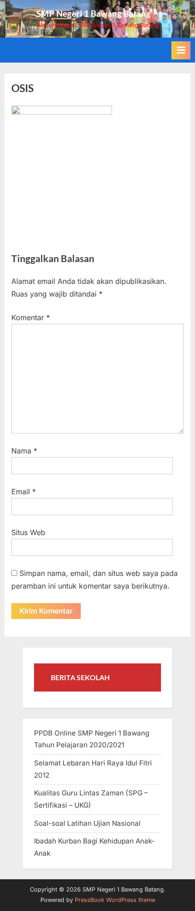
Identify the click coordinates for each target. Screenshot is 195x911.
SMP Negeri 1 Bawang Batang (93, 13)
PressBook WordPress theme (115, 899)
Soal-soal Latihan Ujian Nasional (87, 823)
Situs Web (28, 532)
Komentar (30, 317)
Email (23, 491)
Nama (24, 450)
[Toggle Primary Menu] (180, 50)
